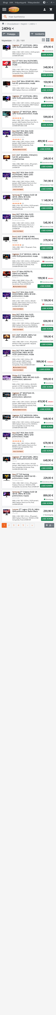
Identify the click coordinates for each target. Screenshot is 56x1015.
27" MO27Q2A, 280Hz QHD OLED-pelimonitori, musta (25, 113)
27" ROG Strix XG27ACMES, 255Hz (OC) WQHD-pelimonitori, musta (25, 63)
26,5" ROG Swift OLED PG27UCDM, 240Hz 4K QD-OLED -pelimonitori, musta (23, 352)
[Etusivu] (13, 9)
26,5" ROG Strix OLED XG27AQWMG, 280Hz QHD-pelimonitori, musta (23, 435)
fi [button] (52, 2)
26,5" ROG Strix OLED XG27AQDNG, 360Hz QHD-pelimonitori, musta (22, 175)
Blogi (5, 2)
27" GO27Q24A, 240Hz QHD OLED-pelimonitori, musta (25, 97)
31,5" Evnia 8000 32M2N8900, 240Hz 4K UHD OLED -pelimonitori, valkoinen (26, 377)
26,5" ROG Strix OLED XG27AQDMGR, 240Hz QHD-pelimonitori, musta (23, 316)
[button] (45, 2)
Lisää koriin (47, 55)
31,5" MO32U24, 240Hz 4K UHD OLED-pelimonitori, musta (26, 416)
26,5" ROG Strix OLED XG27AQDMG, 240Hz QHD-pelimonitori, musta (23, 133)
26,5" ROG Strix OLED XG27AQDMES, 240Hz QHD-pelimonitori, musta (23, 216)
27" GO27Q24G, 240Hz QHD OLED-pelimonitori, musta (25, 46)
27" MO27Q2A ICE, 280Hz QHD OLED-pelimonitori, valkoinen (23, 395)
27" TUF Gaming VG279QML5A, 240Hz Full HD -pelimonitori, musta (24, 476)
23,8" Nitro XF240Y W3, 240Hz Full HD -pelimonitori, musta (26, 82)
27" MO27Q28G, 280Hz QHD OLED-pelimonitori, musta (25, 458)
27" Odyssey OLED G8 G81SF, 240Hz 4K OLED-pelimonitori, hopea (24, 494)
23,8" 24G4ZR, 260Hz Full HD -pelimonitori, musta (24, 336)
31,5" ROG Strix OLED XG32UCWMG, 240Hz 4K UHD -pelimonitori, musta (24, 294)
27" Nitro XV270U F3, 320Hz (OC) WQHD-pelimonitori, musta (22, 273)
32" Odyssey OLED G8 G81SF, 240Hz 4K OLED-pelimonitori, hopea (24, 197)
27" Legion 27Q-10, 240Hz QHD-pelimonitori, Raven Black (25, 510)
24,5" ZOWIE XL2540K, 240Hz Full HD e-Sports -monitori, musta (25, 239)
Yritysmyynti (20, 2)
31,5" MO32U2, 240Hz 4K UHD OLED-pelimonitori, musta (26, 255)
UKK (11, 2)
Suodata (37, 33)
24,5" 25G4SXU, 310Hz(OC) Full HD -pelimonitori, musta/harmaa (24, 157)
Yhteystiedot (34, 2)
